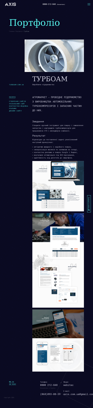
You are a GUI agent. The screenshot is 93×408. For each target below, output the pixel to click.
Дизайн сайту (15, 111)
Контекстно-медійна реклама (18, 107)
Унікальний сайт (17, 104)
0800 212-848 (49, 385)
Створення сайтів (17, 101)
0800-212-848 (49, 4)
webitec (68, 385)
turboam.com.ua (16, 85)
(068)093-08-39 (50, 394)
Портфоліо (19, 31)
